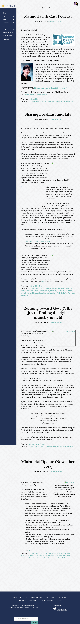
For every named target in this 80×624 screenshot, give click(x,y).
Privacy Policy (23, 607)
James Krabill (25, 291)
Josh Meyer (43, 291)
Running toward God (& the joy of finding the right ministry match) (48, 313)
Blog (37, 99)
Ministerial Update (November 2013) (48, 464)
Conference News (36, 288)
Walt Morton (62, 558)
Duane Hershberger (60, 553)
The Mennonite (69, 101)
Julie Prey (58, 555)
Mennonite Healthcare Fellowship (35, 94)
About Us (5, 16)
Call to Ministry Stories (37, 444)
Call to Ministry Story (37, 446)
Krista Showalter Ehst (65, 291)
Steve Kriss (25, 295)
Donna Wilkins (48, 553)
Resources (6, 23)
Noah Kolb (32, 558)
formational (69, 288)
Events (5, 29)
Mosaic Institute (8, 32)
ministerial (24, 558)
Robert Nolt (41, 558)
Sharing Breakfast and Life (48, 114)
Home (4, 13)
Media (4, 19)
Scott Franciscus (51, 558)
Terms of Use (33, 607)
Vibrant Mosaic (7, 36)
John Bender (40, 555)
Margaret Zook (37, 293)
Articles (32, 99)
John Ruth (34, 291)
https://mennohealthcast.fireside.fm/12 (51, 88)
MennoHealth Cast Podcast (48, 16)
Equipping (60, 288)
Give (4, 26)
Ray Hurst (71, 293)
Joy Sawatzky (34, 101)
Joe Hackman (30, 555)
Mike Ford (66, 555)
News (41, 286)
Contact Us (6, 39)
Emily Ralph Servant (50, 288)
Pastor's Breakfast (49, 293)
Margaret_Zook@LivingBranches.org (38, 241)
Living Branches (26, 293)
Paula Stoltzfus (62, 293)
